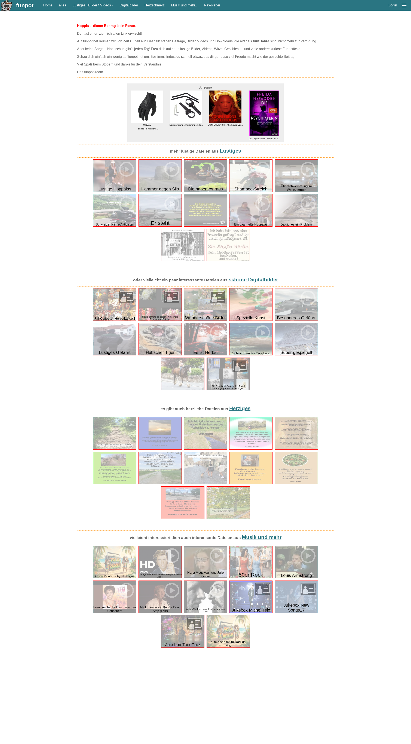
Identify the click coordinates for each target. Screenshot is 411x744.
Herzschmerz (154, 5)
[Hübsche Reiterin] (182, 389)
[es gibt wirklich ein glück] (160, 448)
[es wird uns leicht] (114, 483)
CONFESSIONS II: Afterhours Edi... (225, 125)
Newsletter (212, 5)
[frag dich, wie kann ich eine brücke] (182, 518)
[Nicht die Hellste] (228, 260)
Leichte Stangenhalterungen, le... (186, 125)
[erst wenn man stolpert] (114, 448)
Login (393, 5)
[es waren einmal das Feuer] (296, 448)
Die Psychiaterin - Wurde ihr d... (264, 138)
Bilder (92, 5)
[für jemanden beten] (160, 483)
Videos (105, 5)
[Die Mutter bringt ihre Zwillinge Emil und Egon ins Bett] (205, 225)
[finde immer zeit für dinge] (205, 483)
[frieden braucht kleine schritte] (228, 518)
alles (62, 5)
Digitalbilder (129, 5)
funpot (25, 5)
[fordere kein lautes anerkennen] (250, 483)
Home (47, 5)
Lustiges (79, 5)
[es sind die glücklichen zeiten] (250, 448)
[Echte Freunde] (182, 260)
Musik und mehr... (184, 5)
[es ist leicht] (205, 448)
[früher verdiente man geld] (296, 483)
